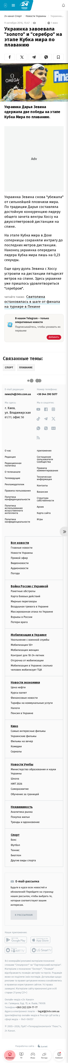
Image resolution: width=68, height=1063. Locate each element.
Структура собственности (45, 499)
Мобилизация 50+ (22, 644)
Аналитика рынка (22, 811)
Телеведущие (12, 478)
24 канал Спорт (13, 16)
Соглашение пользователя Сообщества (45, 459)
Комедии (16, 746)
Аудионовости (19, 568)
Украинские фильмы (23, 736)
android (16, 940)
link (38, 409)
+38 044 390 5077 (47, 394)
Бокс (13, 840)
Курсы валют (19, 692)
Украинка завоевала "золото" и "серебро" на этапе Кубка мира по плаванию (57, 16)
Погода (15, 573)
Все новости (20, 543)
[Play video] (34, 81)
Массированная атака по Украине (32, 611)
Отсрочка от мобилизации (27, 660)
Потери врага (19, 622)
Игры (40, 519)
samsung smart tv (42, 950)
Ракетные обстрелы (23, 591)
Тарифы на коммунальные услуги (32, 703)
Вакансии (42, 492)
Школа (15, 778)
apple (42, 940)
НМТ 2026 (16, 783)
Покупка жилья (20, 817)
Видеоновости (20, 563)
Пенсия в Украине (22, 713)
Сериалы (16, 751)
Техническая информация (44, 478)
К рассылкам (24, 915)
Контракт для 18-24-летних (27, 655)
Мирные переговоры (24, 601)
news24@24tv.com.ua (18, 394)
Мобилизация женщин (25, 650)
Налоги (15, 708)
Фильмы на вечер (22, 741)
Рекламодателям (14, 484)
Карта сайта (44, 513)
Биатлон (16, 855)
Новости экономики (25, 682)
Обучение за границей (25, 794)
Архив (40, 507)
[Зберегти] (58, 57)
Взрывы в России (21, 617)
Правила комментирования (47, 469)
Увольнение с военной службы (30, 639)
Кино (14, 726)
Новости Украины (36, 16)
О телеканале (12, 472)
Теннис (15, 850)
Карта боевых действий (25, 596)
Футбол (15, 845)
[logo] (24, 5)
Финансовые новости (24, 697)
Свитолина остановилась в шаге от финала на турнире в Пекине (32, 301)
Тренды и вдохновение (25, 822)
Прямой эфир (19, 558)
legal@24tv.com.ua (48, 1011)
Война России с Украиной (29, 586)
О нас (8, 451)
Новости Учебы (22, 764)
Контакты (42, 485)
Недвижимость (22, 807)
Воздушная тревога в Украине (29, 606)
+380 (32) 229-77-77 (26, 1007)
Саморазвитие (20, 789)
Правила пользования (18, 491)
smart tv (16, 950)
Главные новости (21, 547)
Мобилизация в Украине (29, 635)
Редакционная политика (13, 464)
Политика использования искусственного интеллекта (14, 509)
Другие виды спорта (23, 860)
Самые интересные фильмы (28, 731)
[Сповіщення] (63, 5)
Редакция (10, 457)
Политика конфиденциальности (17, 498)
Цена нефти (18, 687)
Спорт (15, 835)
